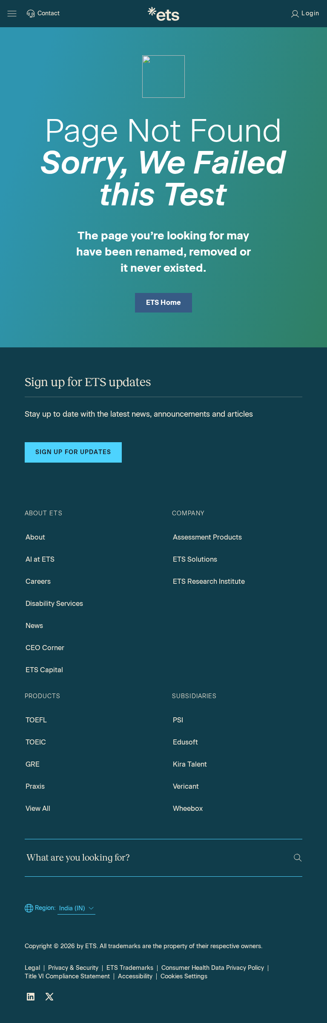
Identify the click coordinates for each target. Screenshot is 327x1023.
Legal (32, 968)
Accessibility (135, 976)
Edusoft (185, 742)
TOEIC (36, 742)
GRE (33, 764)
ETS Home (163, 302)
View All (38, 808)
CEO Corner (45, 648)
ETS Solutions (195, 559)
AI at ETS (40, 559)
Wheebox (188, 808)
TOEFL (36, 720)
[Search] (298, 858)
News (34, 626)
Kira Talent (190, 764)
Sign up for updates (73, 452)
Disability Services (54, 604)
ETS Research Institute (209, 581)
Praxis (35, 786)
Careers (38, 581)
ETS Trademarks (129, 968)
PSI (178, 720)
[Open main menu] (12, 14)
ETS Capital (44, 670)
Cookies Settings (184, 976)
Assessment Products (207, 537)
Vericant (186, 786)
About (35, 537)
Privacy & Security (73, 968)
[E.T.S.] (163, 14)
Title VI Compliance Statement (67, 976)
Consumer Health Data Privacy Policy (212, 968)
